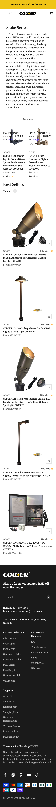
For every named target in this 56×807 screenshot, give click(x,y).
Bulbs (34, 657)
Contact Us (8, 701)
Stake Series (37, 663)
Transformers (38, 647)
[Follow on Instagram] (13, 775)
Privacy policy (10, 731)
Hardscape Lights (12, 654)
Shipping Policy (11, 712)
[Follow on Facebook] (5, 775)
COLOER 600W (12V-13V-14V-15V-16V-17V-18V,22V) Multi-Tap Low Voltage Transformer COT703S (27, 546)
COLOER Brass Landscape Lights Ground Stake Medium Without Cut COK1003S (40, 162)
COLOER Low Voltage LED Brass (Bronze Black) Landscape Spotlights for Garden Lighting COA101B (24, 257)
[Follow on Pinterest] (21, 775)
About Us (7, 696)
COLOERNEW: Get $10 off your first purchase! (28, 4)
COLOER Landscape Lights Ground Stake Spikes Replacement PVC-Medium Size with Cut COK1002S (14, 162)
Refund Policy (10, 706)
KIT (33, 641)
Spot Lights (9, 643)
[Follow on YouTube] (29, 775)
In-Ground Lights (12, 659)
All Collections (10, 638)
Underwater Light (12, 675)
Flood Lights (9, 670)
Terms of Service (11, 726)
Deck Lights (9, 664)
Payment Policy (11, 736)
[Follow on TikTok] (37, 775)
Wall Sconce (9, 680)
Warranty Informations (10, 719)
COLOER (6, 152)
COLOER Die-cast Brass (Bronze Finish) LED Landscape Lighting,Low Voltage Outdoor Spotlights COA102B (27, 402)
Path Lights (9, 649)
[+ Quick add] (6, 144)
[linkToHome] (28, 574)
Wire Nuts (36, 668)
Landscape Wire (39, 652)
